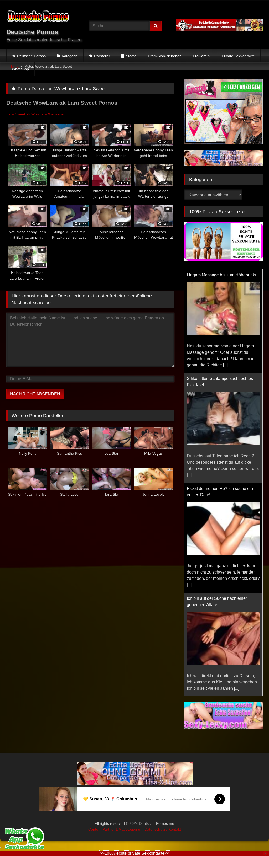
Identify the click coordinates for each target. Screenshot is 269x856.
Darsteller (102, 56)
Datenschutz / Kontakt (162, 829)
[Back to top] (252, 840)
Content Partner (102, 829)
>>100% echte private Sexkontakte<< (134, 853)
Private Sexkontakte (238, 56)
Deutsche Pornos (31, 56)
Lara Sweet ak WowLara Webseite (35, 114)
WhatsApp (20, 69)
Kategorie (70, 56)
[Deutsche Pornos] (41, 17)
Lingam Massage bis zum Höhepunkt (221, 275)
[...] (225, 365)
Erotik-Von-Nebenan (165, 56)
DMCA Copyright (130, 829)
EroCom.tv (201, 56)
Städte (131, 56)
